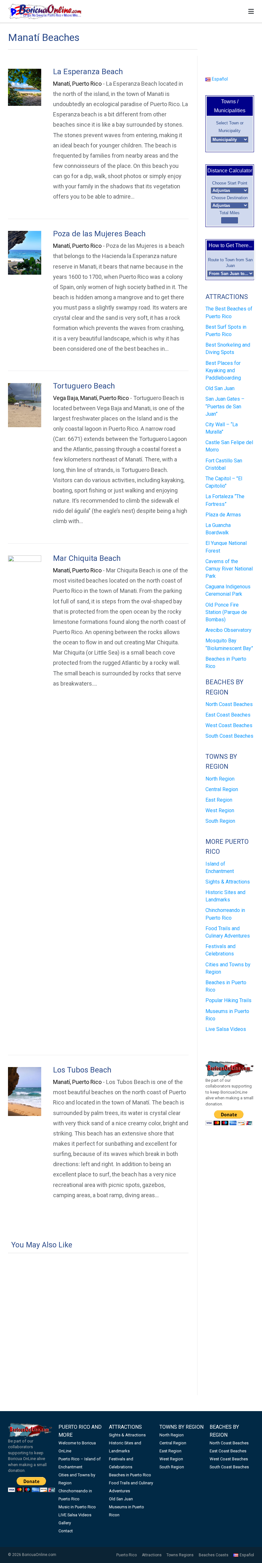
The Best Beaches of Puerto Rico (228, 312)
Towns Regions (180, 1555)
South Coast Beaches (229, 736)
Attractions (152, 1555)
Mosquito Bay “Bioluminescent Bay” (229, 644)
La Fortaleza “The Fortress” (224, 500)
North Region (220, 779)
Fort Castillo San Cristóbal (223, 464)
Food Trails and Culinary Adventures (227, 932)
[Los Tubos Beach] (24, 1091)
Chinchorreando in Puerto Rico (225, 914)
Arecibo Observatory (228, 630)
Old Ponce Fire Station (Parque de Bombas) (226, 612)
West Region (219, 810)
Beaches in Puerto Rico (225, 662)
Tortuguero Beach (84, 385)
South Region (220, 821)
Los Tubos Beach (82, 1069)
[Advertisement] (98, 1309)
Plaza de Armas (223, 515)
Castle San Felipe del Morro (229, 446)
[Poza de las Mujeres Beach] (24, 252)
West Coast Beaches (228, 725)
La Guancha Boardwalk (218, 529)
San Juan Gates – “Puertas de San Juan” (224, 406)
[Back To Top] (245, 1547)
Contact (65, 1530)
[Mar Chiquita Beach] (24, 795)
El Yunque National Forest (226, 547)
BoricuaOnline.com (39, 1554)
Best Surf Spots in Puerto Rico (225, 330)
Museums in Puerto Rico (227, 1015)
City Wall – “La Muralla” (221, 428)
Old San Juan (220, 388)
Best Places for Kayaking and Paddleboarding (223, 370)
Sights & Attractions (227, 882)
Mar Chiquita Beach (87, 558)
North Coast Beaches (229, 704)
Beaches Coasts (213, 1555)
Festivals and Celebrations (220, 950)
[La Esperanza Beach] (24, 87)
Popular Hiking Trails (228, 1000)
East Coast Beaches (227, 715)
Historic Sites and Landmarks (225, 896)
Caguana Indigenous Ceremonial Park (227, 590)
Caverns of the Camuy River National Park (229, 568)
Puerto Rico (126, 1555)
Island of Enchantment (219, 867)
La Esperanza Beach (88, 71)
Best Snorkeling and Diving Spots (227, 348)
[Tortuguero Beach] (24, 405)
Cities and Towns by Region (227, 968)
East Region (218, 800)
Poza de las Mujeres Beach (99, 233)
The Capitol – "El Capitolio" (223, 482)
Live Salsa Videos (225, 1029)
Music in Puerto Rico (77, 1506)
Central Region (221, 789)
